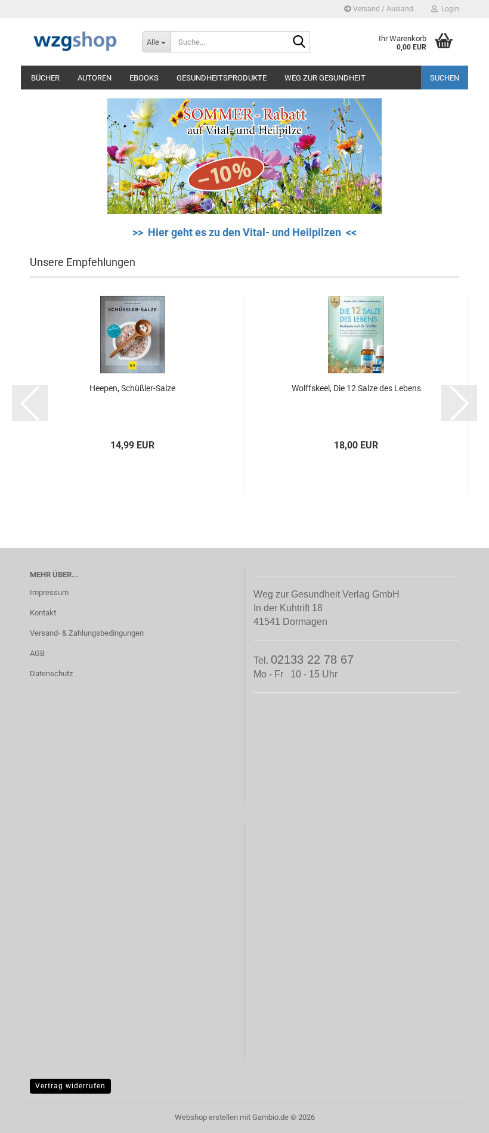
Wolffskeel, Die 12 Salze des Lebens (356, 388)
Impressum (49, 592)
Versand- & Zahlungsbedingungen (87, 633)
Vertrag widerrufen (70, 1086)
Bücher (45, 77)
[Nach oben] (456, 1115)
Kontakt (43, 612)
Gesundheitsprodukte (222, 77)
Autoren (95, 77)
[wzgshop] (77, 42)
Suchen (444, 77)
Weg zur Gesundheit (325, 77)
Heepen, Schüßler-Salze (132, 388)
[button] (30, 403)
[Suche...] (298, 42)
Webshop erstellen (206, 1117)
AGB (37, 653)
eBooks (144, 77)
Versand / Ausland (382, 9)
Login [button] (448, 9)
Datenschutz (51, 673)
